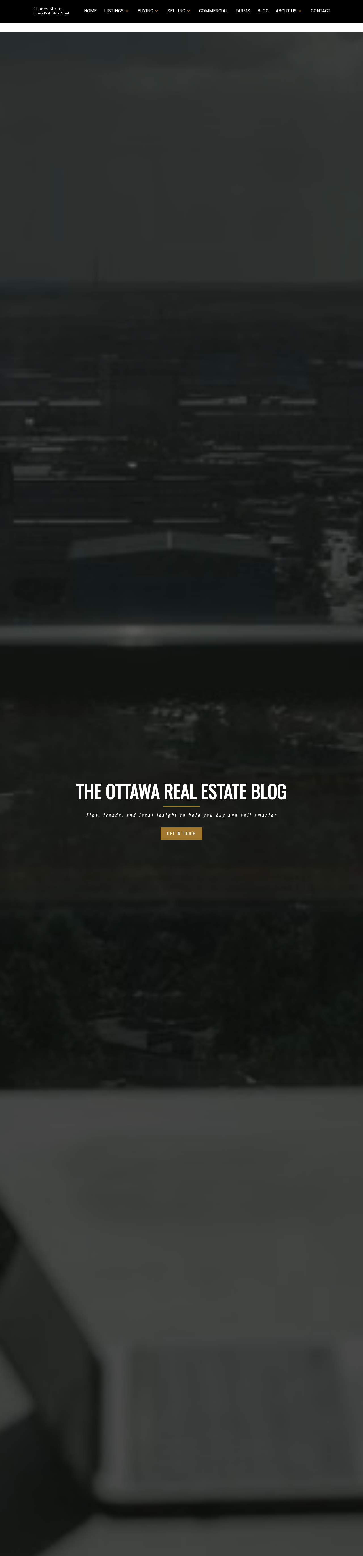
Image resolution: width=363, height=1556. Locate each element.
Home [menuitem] (90, 11)
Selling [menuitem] (176, 11)
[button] (182, 833)
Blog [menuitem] (263, 11)
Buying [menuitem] (145, 11)
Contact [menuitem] (320, 11)
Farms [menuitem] (242, 11)
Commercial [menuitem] (213, 11)
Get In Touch (181, 833)
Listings (114, 11)
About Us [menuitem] (286, 11)
